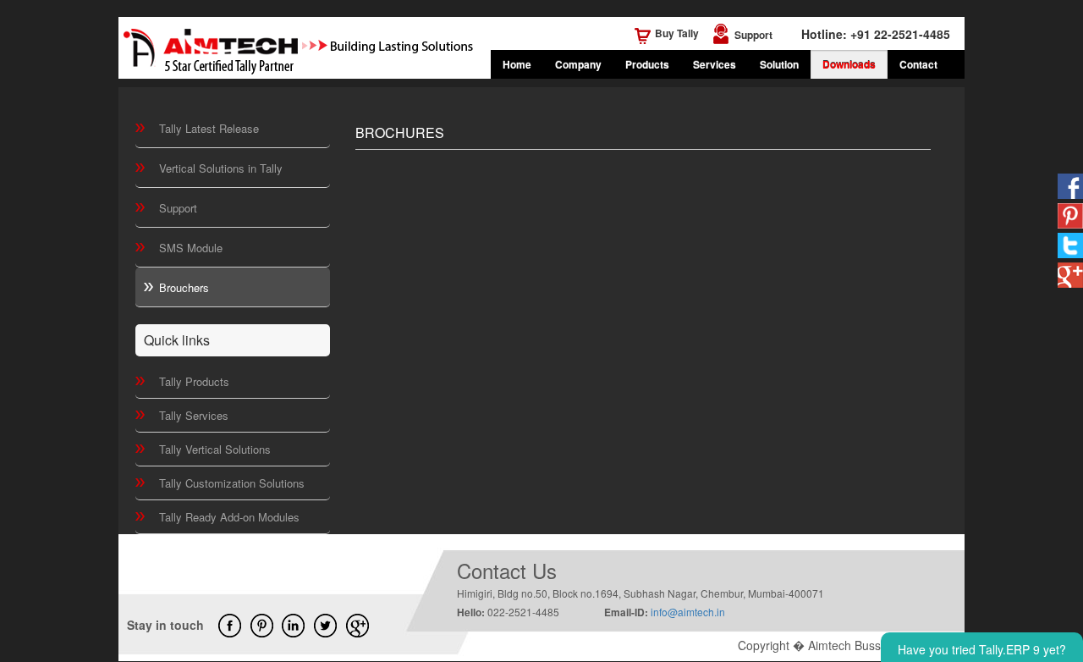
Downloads (849, 64)
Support (753, 34)
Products (647, 64)
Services (714, 64)
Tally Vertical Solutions (215, 449)
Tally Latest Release (209, 128)
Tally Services (193, 415)
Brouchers (184, 287)
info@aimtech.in (688, 611)
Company (578, 64)
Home (517, 64)
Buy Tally (677, 33)
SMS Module (191, 248)
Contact (918, 64)
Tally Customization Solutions (232, 483)
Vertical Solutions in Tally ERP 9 (221, 174)
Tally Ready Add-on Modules (229, 517)
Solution (779, 64)
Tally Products (194, 381)
